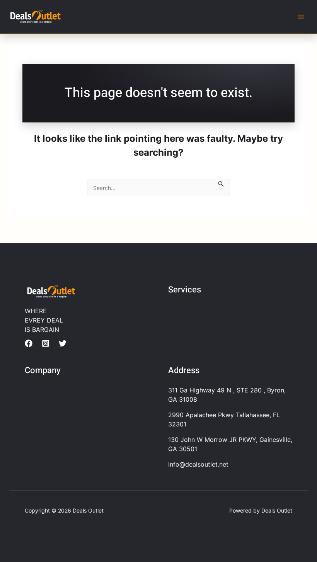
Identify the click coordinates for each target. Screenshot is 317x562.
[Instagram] (45, 343)
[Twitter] (62, 343)
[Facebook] (28, 343)
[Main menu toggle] (300, 16)
